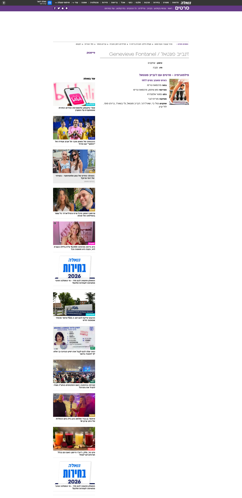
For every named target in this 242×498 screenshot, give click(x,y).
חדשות (175, 3)
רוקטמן (78, 44)
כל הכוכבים (132, 9)
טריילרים (141, 9)
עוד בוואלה (89, 79)
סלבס (138, 3)
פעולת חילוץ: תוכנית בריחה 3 (140, 44)
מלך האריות (89, 44)
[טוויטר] (59, 8)
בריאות (114, 3)
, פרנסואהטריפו (140, 90)
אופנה (84, 3)
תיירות (105, 3)
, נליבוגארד (121, 103)
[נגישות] (4, 3)
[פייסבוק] (55, 8)
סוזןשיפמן (153, 90)
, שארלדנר (146, 103)
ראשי (170, 9)
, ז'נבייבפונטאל (134, 103)
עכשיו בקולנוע (160, 9)
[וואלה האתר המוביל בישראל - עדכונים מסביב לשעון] (186, 2)
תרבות (147, 3)
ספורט (166, 3)
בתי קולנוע (120, 9)
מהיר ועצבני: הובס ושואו (163, 44)
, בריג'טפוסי (110, 103)
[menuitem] (174, 2)
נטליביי (155, 103)
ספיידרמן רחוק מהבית (118, 44)
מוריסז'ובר (153, 99)
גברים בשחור (101, 44)
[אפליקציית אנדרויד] (66, 8)
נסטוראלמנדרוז (154, 94)
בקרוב (149, 9)
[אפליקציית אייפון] (62, 8)
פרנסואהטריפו (154, 85)
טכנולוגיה (94, 3)
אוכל (123, 3)
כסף (130, 3)
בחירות (156, 3)
